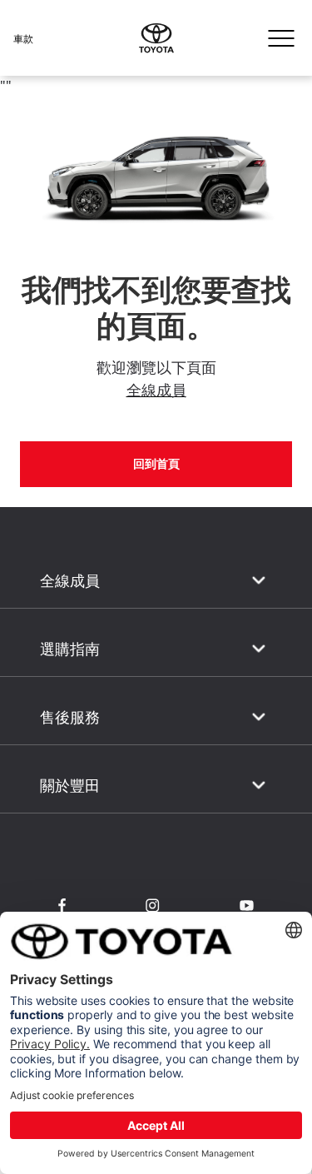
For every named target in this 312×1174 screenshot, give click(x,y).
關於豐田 (70, 785)
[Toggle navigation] (281, 38)
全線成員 (156, 390)
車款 (23, 38)
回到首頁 (156, 463)
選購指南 (70, 649)
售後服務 (70, 717)
